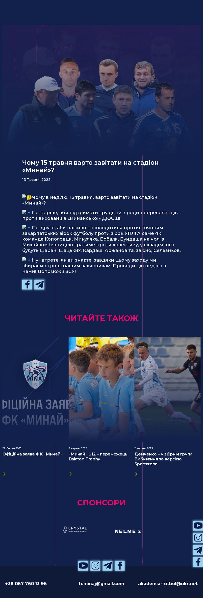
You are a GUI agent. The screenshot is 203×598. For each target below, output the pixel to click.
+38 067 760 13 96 (26, 583)
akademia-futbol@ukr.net (168, 583)
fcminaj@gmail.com (101, 583)
